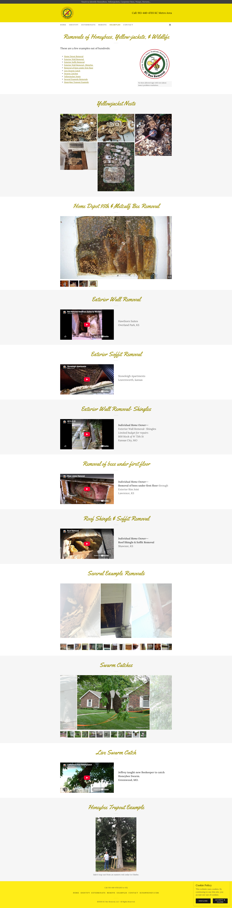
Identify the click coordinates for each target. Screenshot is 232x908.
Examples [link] (115, 25)
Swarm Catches (71, 73)
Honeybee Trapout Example (76, 82)
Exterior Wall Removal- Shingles (78, 65)
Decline (203, 901)
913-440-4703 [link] (146, 13)
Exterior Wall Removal (74, 59)
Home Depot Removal (73, 56)
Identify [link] (73, 25)
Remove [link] (102, 25)
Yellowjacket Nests (72, 76)
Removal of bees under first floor (78, 68)
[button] (170, 25)
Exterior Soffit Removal (74, 62)
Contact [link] (128, 25)
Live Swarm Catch (72, 70)
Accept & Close (220, 901)
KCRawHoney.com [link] (149, 893)
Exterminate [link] (88, 25)
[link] (67, 12)
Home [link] (63, 25)
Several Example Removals (76, 79)
